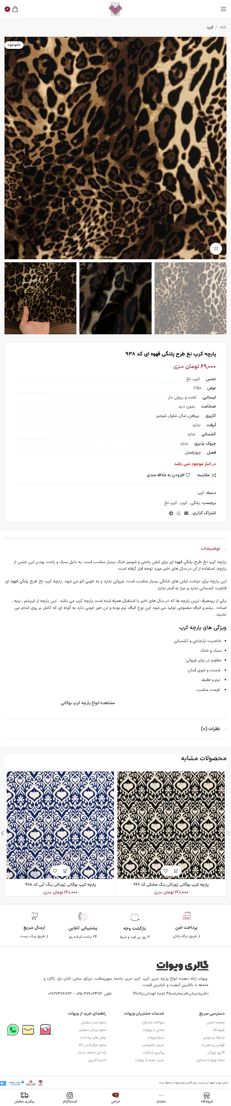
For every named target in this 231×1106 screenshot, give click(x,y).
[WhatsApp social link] (178, 513)
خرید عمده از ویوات (149, 1060)
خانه (222, 27)
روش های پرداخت (93, 1037)
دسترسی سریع (212, 1013)
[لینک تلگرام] (171, 513)
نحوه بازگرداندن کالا (92, 1045)
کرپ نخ (170, 503)
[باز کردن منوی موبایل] (223, 9)
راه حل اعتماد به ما (92, 1052)
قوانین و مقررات (213, 1045)
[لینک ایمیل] (186, 513)
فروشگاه (219, 1030)
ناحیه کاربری (97, 1060)
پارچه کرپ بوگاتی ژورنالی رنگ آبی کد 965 (60, 884)
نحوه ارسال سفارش (92, 1030)
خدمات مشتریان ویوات (144, 1013)
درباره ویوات (155, 1037)
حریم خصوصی (153, 1045)
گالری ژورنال (216, 1052)
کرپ (210, 27)
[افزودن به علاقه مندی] (166, 870)
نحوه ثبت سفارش (93, 1022)
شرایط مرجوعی (214, 1037)
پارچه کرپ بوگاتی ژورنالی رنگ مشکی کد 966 (171, 884)
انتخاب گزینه (176, 870)
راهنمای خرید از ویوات (87, 1013)
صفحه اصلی (216, 1022)
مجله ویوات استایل (210, 1060)
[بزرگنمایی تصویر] (216, 249)
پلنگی (195, 503)
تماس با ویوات (153, 1030)
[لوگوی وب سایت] (115, 9)
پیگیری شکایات (153, 1052)
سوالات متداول (153, 1022)
